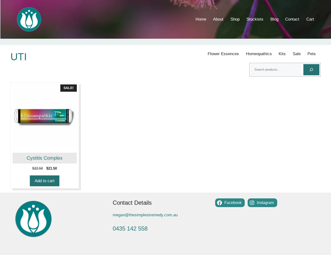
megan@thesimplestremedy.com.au (145, 215)
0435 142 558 (130, 228)
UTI (18, 56)
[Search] (311, 69)
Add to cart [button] (45, 181)
